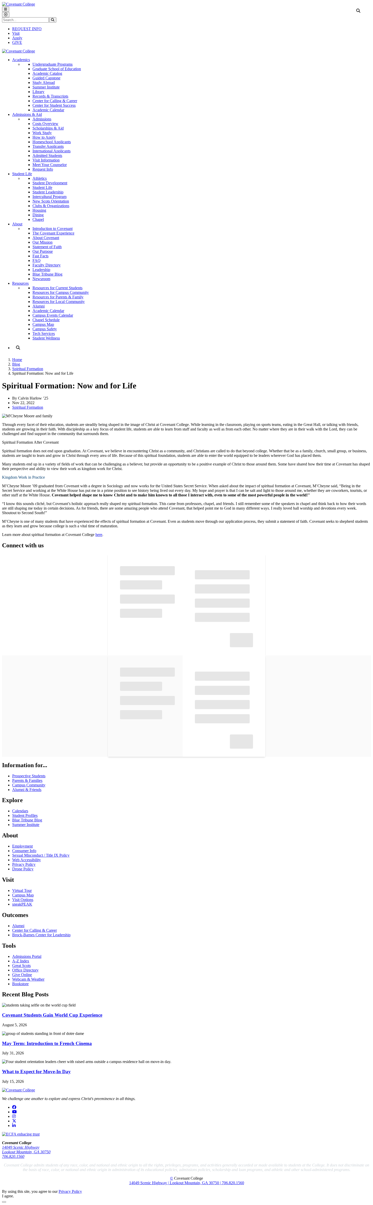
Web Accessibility (26, 860)
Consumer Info (24, 851)
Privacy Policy (24, 864)
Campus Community (28, 785)
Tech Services (43, 333)
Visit (16, 33)
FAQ (36, 260)
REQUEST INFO (27, 29)
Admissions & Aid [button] (27, 114)
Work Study (42, 133)
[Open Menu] (5, 9)
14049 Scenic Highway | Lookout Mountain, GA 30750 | (175, 1183)
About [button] (17, 224)
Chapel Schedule (46, 320)
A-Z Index (20, 961)
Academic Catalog (47, 73)
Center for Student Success (54, 105)
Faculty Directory (46, 265)
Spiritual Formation (27, 369)
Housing (39, 210)
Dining (38, 215)
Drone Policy (22, 869)
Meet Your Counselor (49, 165)
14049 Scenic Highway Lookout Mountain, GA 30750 (26, 1149)
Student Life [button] (22, 174)
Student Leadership (47, 192)
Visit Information (46, 160)
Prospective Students (28, 776)
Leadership (41, 269)
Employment (22, 846)
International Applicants (51, 151)
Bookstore (20, 984)
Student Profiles (25, 815)
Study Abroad (43, 82)
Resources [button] (20, 283)
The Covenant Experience (53, 233)
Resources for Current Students (57, 288)
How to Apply (44, 137)
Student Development (49, 183)
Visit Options (22, 899)
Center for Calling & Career (54, 101)
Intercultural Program (49, 196)
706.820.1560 (13, 1156)
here (98, 534)
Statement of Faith (47, 247)
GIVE (17, 42)
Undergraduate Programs (52, 64)
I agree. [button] (8, 1196)
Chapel (38, 219)
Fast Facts (40, 256)
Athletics (39, 178)
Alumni (38, 306)
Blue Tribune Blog (47, 274)
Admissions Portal (26, 956)
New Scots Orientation (50, 201)
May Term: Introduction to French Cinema (47, 1043)
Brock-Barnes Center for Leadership (41, 935)
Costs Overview (45, 123)
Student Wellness (46, 338)
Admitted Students (47, 155)
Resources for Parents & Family (57, 297)
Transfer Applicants (48, 146)
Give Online (22, 975)
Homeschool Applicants (51, 142)
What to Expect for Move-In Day (36, 1071)
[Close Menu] (5, 14)
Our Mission (42, 242)
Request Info (42, 169)
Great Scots (21, 965)
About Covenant (45, 238)
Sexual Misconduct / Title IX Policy (41, 855)
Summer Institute (46, 87)
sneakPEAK (22, 904)
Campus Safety (44, 329)
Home (17, 359)
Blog (16, 364)
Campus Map (43, 324)
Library (38, 91)
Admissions (41, 119)
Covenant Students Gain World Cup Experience (52, 1015)
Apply (17, 38)
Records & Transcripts (50, 96)
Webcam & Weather (28, 979)
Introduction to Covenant (52, 228)
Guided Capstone (46, 78)
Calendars (20, 811)
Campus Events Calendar (52, 315)
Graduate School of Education (56, 69)
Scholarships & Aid (48, 128)
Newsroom (41, 279)
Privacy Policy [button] (70, 1191)
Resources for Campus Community (60, 292)
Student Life (42, 187)
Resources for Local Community (58, 301)
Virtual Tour (22, 890)
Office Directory (25, 970)
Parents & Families (27, 780)
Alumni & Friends (26, 789)
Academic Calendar (48, 110)
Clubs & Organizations (50, 206)
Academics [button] (21, 60)
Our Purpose (42, 251)
